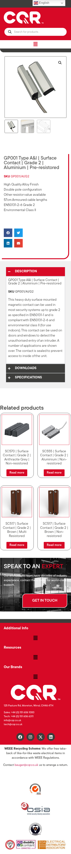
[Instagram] (30, 737)
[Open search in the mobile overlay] (35, 31)
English (43, 2)
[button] (35, 44)
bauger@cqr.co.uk (26, 765)
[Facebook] (20, 737)
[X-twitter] (41, 737)
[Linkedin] (51, 737)
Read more (16, 472)
